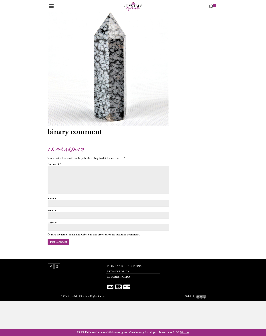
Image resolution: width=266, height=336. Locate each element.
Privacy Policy (118, 271)
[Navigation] (51, 6)
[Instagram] (57, 266)
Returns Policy (119, 276)
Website (52, 222)
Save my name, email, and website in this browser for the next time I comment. (95, 234)
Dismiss (184, 332)
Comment (54, 164)
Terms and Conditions (124, 266)
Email (52, 210)
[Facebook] (51, 266)
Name (52, 198)
